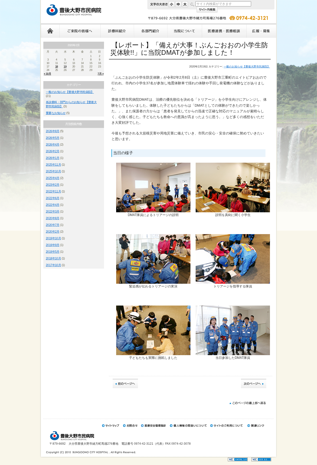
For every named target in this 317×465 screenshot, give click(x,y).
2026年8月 (52, 131)
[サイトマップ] (110, 429)
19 (65, 66)
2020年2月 (52, 231)
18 (56, 66)
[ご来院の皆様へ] (79, 30)
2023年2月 (52, 184)
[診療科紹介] (117, 30)
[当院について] (184, 30)
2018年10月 (53, 258)
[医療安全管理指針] (153, 429)
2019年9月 (52, 245)
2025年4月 (52, 178)
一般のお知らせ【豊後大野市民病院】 (70, 92)
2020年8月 (52, 218)
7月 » (101, 73)
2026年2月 (52, 151)
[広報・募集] (261, 30)
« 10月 (47, 73)
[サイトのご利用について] (227, 429)
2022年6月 (52, 198)
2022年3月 (52, 211)
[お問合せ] (130, 429)
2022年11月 (53, 191)
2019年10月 (53, 238)
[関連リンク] (255, 429)
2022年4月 (52, 205)
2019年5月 (52, 251)
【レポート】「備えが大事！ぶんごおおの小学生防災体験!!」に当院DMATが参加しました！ (189, 48)
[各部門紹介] (150, 30)
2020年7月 (52, 225)
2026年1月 (52, 158)
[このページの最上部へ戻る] (248, 406)
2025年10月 (53, 171)
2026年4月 (52, 144)
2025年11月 (53, 164)
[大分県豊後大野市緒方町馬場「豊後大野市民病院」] (86, 18)
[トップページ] (50, 30)
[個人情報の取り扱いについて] (188, 429)
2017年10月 (53, 265)
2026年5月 (52, 138)
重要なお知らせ (56, 113)
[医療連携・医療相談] (224, 30)
